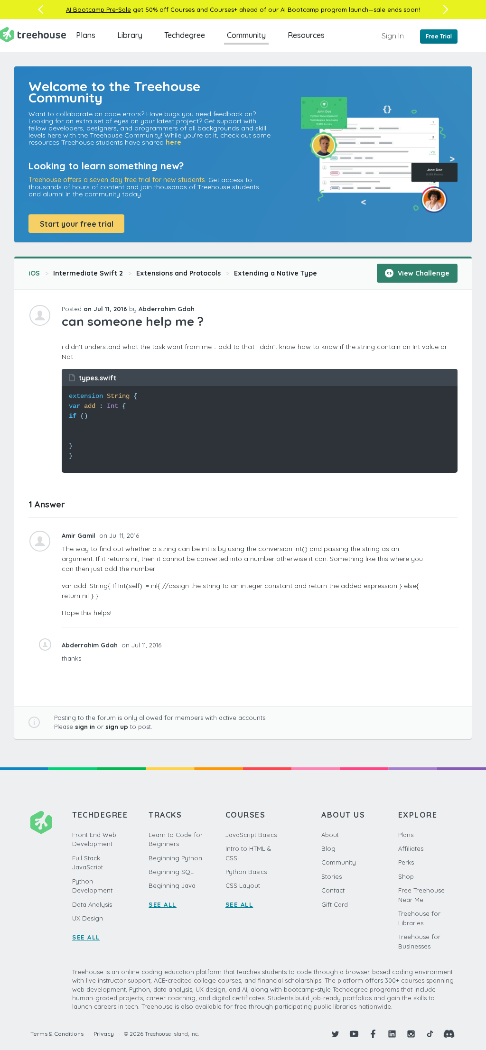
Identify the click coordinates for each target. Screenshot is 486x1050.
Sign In (393, 35)
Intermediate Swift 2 (88, 273)
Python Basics (246, 871)
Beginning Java (172, 885)
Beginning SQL (171, 871)
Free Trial (439, 36)
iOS (34, 273)
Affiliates (410, 848)
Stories (331, 876)
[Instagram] (411, 1034)
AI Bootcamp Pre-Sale (98, 9)
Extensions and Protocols (178, 273)
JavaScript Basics (251, 834)
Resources (306, 35)
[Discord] (449, 1034)
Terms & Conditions (57, 1033)
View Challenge (422, 273)
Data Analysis (92, 904)
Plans (85, 35)
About (330, 834)
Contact (333, 890)
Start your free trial (76, 224)
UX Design (87, 918)
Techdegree (184, 35)
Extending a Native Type (275, 273)
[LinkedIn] (392, 1034)
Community (246, 35)
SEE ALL (86, 937)
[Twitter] (335, 1034)
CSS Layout (242, 885)
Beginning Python (175, 858)
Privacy (103, 1033)
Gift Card (334, 904)
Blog (328, 848)
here (173, 142)
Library (129, 35)
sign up (116, 726)
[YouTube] (354, 1034)
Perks (406, 862)
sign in (85, 726)
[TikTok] (430, 1034)
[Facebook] (373, 1034)
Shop (406, 876)
